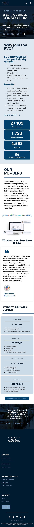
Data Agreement (7, 486)
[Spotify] (13, 517)
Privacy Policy (13, 520)
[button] (26, 3)
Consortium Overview (8, 461)
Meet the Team (6, 467)
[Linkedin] (24, 517)
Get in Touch (5, 501)
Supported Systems (8, 479)
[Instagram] (20, 517)
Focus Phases (6, 464)
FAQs (3, 498)
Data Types (5, 482)
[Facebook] (9, 517)
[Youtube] (17, 517)
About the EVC (6, 458)
